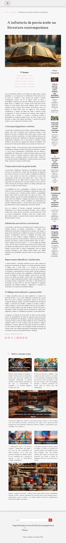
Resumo (25, 72)
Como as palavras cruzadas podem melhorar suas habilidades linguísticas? (20, 369)
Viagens (15, 525)
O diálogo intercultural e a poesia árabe (24, 87)
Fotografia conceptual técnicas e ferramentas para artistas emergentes (55, 237)
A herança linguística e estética (24, 76)
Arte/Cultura (13, 12)
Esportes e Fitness (24, 527)
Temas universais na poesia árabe (24, 78)
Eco (20, 525)
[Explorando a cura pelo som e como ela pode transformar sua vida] (54, 118)
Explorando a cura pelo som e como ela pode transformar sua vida (46, 369)
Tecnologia (43, 525)
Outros (51, 525)
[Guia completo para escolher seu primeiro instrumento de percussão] (33, 477)
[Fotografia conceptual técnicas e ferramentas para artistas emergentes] (54, 227)
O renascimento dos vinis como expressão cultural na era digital (55, 161)
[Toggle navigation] (7, 3)
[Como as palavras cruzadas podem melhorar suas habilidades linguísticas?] (54, 79)
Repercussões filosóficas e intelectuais (24, 84)
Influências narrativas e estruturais (24, 81)
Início (6, 12)
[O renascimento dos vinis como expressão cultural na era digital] (54, 152)
